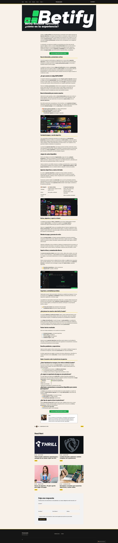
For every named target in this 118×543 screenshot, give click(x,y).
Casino (82, 426)
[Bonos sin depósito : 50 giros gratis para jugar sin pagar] (46, 474)
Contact (62, 533)
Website (68, 511)
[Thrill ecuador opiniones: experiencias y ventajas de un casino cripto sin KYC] (46, 445)
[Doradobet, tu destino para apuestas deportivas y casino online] (72, 474)
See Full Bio (67, 421)
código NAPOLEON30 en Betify (62, 63)
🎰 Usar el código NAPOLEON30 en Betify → (59, 53)
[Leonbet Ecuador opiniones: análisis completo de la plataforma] (72, 445)
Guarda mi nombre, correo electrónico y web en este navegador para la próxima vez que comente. (55, 516)
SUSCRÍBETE (92, 1)
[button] (85, 2)
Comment (40, 503)
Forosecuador (59, 1)
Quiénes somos (57, 533)
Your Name (40, 511)
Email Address (55, 511)
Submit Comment (42, 519)
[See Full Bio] (69, 421)
